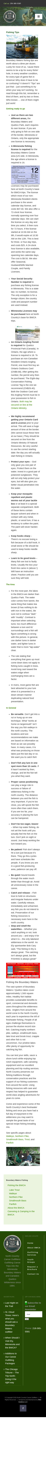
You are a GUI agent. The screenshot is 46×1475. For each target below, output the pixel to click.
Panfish (9, 1143)
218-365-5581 (15, 3)
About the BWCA (16, 1208)
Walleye (10, 1136)
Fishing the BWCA (17, 1185)
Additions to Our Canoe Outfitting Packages (11, 1358)
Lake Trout (14, 1190)
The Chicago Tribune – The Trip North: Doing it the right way (12, 1376)
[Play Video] (23, 1156)
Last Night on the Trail (11, 1304)
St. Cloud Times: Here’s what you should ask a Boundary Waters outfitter (12, 1322)
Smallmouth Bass (14, 1139)
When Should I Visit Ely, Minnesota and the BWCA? (12, 1343)
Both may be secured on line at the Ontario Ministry (21, 404)
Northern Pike (22, 1136)
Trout (27, 1139)
